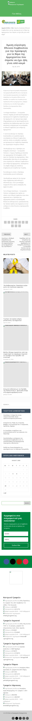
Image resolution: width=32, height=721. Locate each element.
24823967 (17, 697)
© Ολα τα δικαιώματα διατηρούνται (16, 713)
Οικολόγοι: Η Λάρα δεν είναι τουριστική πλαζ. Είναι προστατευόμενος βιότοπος (12, 416)
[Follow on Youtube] (19, 561)
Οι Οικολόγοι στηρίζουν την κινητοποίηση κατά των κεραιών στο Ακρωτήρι (15, 432)
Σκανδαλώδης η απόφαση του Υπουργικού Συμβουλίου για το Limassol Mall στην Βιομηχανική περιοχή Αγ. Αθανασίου (13, 440)
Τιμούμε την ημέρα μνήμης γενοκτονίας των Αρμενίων (12, 319)
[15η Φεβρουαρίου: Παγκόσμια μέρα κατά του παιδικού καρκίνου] (16, 266)
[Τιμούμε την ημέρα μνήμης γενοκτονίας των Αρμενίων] (16, 292)
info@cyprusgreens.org (16, 6)
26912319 (17, 674)
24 (5, 486)
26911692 (14, 672)
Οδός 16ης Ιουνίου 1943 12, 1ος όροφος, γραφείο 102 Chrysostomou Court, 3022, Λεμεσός (17, 626)
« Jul (4, 493)
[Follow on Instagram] (25, 561)
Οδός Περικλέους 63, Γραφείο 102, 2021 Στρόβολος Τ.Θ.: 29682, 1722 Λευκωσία (16, 603)
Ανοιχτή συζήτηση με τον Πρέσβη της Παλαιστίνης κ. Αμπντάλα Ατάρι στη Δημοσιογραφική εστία (15, 390)
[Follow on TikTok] (27, 718)
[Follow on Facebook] (6, 561)
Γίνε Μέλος (16, 13)
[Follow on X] (13, 561)
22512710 (17, 609)
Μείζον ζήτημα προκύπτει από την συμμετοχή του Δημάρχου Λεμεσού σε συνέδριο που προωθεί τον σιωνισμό (15, 354)
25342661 (14, 630)
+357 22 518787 (19, 2)
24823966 (14, 695)
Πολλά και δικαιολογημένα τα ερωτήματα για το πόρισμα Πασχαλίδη (16, 448)
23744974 (17, 653)
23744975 (14, 651)
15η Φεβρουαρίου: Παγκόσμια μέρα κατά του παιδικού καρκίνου (15, 286)
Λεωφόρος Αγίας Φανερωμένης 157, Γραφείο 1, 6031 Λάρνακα (15, 691)
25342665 (17, 632)
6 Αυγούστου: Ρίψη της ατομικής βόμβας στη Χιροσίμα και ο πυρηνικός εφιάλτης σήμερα (15, 424)
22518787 (14, 607)
